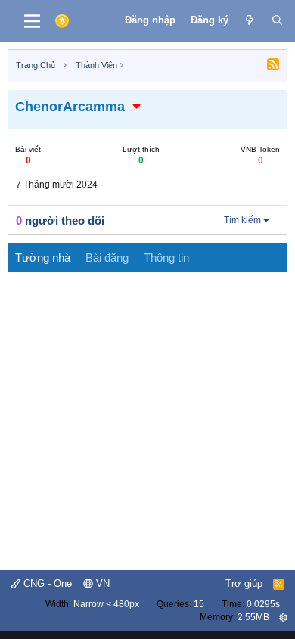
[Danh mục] (32, 21)
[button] (137, 106)
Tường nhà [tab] (42, 257)
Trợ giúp (243, 583)
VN (101, 583)
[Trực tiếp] (250, 20)
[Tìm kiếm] (277, 20)
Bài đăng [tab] (107, 257)
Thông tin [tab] (166, 257)
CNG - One (46, 583)
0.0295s (263, 604)
